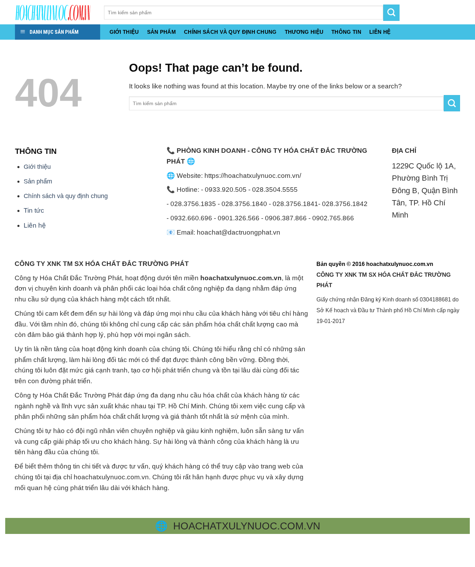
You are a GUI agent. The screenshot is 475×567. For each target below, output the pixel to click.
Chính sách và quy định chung (230, 32)
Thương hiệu (304, 32)
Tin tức (34, 210)
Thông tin (346, 32)
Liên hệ (35, 225)
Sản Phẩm (161, 32)
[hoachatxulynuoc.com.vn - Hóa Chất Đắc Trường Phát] (54, 12)
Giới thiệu (124, 32)
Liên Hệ (380, 32)
